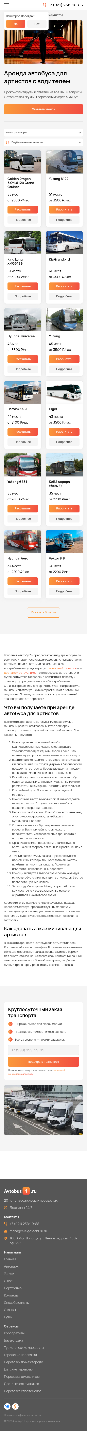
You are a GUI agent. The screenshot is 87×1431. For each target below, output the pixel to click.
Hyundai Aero (17, 558)
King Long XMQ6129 (15, 261)
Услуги (9, 1273)
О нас (8, 1281)
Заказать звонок (43, 109)
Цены (8, 1317)
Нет (36, 24)
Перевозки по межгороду (23, 1362)
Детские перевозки (19, 1369)
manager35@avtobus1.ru (28, 1231)
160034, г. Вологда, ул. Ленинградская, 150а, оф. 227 (44, 1240)
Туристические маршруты (24, 1347)
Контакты (11, 1295)
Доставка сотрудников (21, 1384)
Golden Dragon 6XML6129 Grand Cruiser (20, 183)
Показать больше (43, 612)
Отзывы (10, 1310)
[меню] (6, 4)
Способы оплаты (16, 1302)
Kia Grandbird (59, 259)
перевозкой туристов (62, 668)
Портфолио (12, 1288)
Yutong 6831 (17, 482)
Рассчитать (23, 209)
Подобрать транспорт (43, 1061)
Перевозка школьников (21, 1376)
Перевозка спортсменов (22, 1391)
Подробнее (23, 220)
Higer (53, 409)
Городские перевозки (20, 1355)
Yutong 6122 (59, 179)
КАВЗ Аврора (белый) (59, 484)
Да (16, 24)
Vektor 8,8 (57, 558)
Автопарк (11, 1266)
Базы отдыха (13, 1340)
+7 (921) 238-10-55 (65, 5)
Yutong (54, 336)
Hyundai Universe (21, 336)
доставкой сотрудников (20, 672)
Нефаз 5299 (17, 409)
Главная (10, 1259)
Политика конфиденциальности (22, 1415)
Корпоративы (14, 1333)
